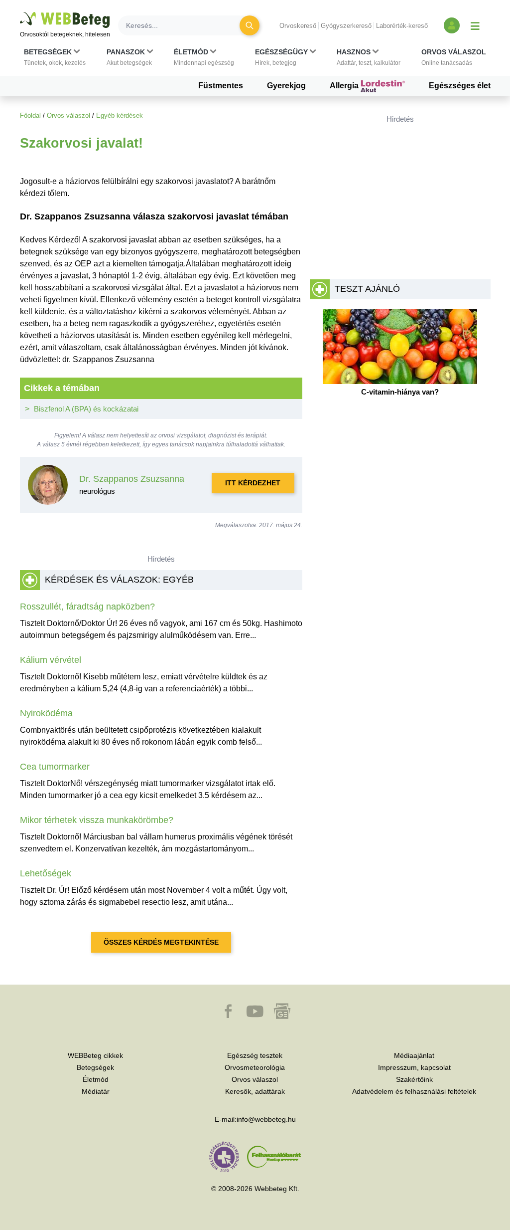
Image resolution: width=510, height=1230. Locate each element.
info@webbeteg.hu (266, 1119)
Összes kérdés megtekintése (161, 942)
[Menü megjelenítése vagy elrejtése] (475, 25)
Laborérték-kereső (402, 25)
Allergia (345, 85)
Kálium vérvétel (50, 660)
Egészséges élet (460, 85)
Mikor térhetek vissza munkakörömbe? (96, 820)
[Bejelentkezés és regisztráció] (452, 25)
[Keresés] (249, 25)
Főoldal (30, 115)
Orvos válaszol (68, 115)
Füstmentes (220, 85)
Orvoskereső (297, 25)
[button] (55, 57)
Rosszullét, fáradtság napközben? (87, 607)
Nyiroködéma (46, 713)
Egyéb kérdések (119, 115)
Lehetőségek (45, 873)
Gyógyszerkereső (346, 25)
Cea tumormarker (55, 767)
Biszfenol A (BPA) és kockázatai (86, 409)
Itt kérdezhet (252, 483)
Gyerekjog (286, 85)
